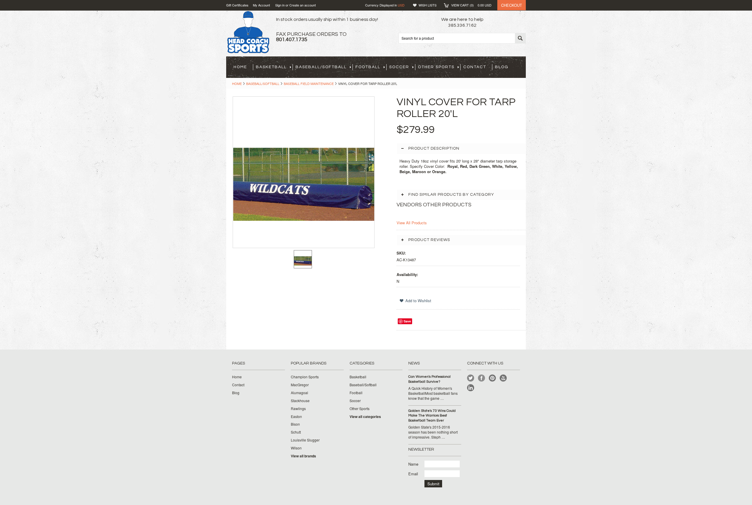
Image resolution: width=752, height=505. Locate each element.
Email (413, 473)
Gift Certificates (237, 5)
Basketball (271, 67)
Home (237, 83)
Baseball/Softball (321, 67)
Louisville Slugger (305, 440)
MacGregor (300, 384)
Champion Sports (305, 376)
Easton (296, 416)
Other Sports (436, 67)
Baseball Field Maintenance (309, 83)
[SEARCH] (520, 38)
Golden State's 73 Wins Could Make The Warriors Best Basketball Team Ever (432, 416)
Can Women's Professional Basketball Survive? (429, 379)
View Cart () (471, 5)
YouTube (503, 378)
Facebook (481, 378)
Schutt (296, 432)
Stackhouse (300, 400)
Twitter (470, 378)
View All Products (412, 222)
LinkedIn (470, 388)
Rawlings (298, 408)
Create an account (302, 5)
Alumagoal (299, 392)
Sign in (280, 5)
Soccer (399, 67)
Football (367, 67)
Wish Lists (428, 5)
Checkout (511, 5)
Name (413, 464)
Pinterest (492, 378)
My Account (261, 5)
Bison (295, 424)
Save (407, 321)
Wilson (296, 448)
